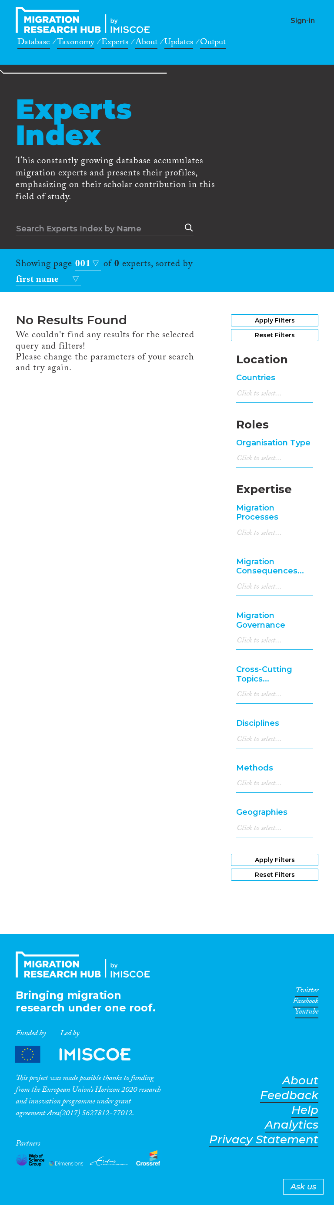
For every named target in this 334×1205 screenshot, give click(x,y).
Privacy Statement (263, 1139)
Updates (178, 43)
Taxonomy (75, 43)
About (146, 43)
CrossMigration (85, 20)
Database (33, 43)
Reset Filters (275, 335)
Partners (80, 1054)
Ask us (303, 1187)
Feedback (289, 1095)
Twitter (306, 992)
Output (213, 43)
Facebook (305, 1003)
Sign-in (303, 20)
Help (304, 1110)
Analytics (291, 1125)
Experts (114, 43)
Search (187, 228)
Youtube (306, 1013)
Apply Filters (275, 320)
